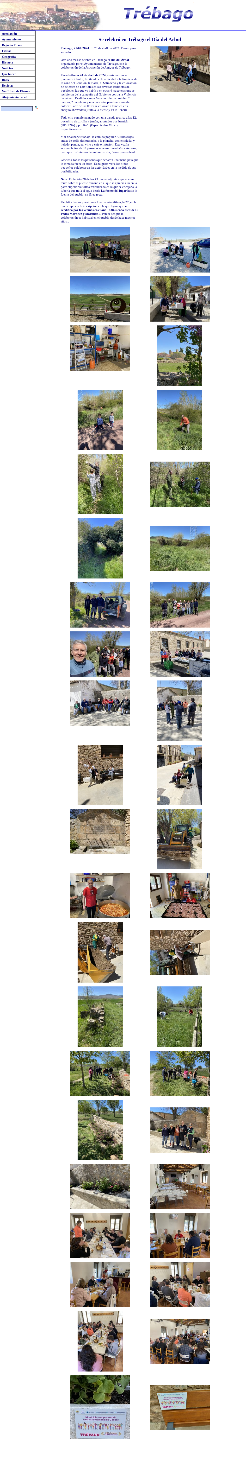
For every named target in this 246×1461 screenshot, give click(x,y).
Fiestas (6, 51)
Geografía (9, 56)
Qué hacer (9, 74)
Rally (5, 80)
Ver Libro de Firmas (16, 91)
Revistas (7, 85)
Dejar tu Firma (12, 45)
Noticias (7, 68)
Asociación (9, 33)
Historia (7, 62)
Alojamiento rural (14, 97)
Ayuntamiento (11, 39)
